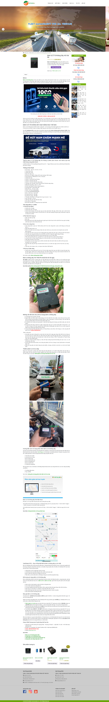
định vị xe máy (48, 580)
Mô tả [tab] (26, 74)
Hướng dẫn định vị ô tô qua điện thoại (36, 511)
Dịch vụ (71, 3)
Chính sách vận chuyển (59, 696)
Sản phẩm (64, 3)
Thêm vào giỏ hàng (56, 67)
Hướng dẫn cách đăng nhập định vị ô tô (33, 639)
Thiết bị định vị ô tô (33, 52)
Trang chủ (50, 3)
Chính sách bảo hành (59, 693)
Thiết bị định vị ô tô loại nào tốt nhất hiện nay (35, 637)
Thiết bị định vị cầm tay (76, 693)
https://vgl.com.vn (32, 630)
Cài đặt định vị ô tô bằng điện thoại (33, 636)
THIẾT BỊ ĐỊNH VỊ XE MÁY (76, 692)
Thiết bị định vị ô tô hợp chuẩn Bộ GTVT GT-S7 (44, 353)
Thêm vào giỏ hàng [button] (28, 663)
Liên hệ (83, 3)
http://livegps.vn (41, 452)
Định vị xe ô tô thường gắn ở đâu (32, 634)
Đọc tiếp (38, 660)
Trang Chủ (26, 52)
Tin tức (78, 3)
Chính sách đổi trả (58, 692)
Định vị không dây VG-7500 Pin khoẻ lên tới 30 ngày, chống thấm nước (46, 266)
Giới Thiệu (57, 3)
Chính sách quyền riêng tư (60, 690)
